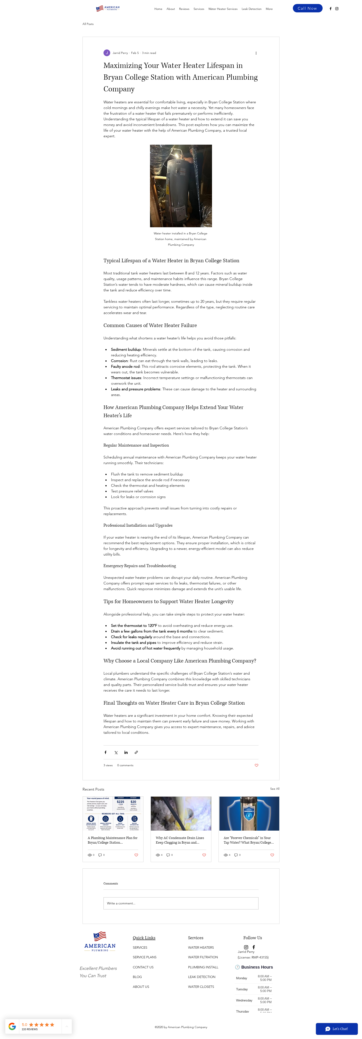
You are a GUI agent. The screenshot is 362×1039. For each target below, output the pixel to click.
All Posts (88, 24)
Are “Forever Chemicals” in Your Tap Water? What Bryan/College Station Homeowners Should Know (247, 840)
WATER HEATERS (201, 947)
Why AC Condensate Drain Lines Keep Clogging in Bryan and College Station (180, 840)
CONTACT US (143, 967)
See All (274, 789)
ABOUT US (141, 987)
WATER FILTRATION (203, 957)
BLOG (137, 977)
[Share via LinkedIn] (126, 752)
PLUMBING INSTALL (203, 967)
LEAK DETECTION (201, 977)
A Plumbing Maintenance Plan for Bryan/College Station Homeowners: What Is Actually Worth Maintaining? (112, 840)
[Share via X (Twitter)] (116, 752)
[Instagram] (337, 8)
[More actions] (256, 52)
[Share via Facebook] (105, 752)
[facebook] (330, 8)
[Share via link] (136, 752)
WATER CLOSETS (201, 987)
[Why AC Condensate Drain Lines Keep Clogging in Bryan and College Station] (181, 814)
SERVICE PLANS (144, 957)
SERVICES (140, 947)
